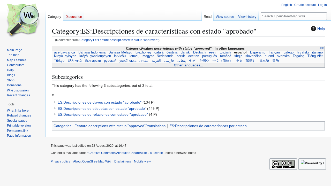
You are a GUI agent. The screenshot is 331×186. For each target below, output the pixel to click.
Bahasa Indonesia (92, 52)
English (225, 52)
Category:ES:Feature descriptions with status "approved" (119, 40)
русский (110, 61)
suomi (269, 56)
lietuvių (134, 56)
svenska (283, 56)
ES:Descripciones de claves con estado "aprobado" (99, 102)
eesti (212, 52)
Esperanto (257, 52)
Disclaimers (122, 161)
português (209, 56)
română (225, 56)
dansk (185, 52)
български (93, 61)
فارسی (169, 61)
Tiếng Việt (315, 56)
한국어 (204, 61)
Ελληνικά (74, 61)
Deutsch (199, 52)
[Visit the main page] (22, 20)
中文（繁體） (246, 61)
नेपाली (192, 61)
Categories (62, 126)
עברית (143, 61)
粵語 (275, 61)
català (158, 52)
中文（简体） (223, 61)
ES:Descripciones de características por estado (208, 126)
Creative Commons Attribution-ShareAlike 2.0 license (125, 153)
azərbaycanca (64, 52)
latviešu (120, 56)
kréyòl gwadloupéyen (95, 56)
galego (289, 52)
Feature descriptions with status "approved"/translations (120, 126)
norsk (181, 56)
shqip (238, 56)
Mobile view (142, 161)
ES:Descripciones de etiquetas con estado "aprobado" (102, 108)
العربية (156, 61)
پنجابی (181, 61)
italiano (317, 52)
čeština (172, 52)
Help (321, 29)
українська (127, 61)
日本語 (264, 61)
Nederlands (165, 56)
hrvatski (303, 52)
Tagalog (298, 56)
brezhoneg (143, 52)
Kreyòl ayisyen (65, 56)
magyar (148, 56)
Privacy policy (60, 161)
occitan (193, 56)
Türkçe (59, 61)
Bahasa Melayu (120, 52)
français (274, 52)
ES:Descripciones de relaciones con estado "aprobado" (103, 114)
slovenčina (253, 56)
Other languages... (188, 65)
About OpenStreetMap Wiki (92, 161)
